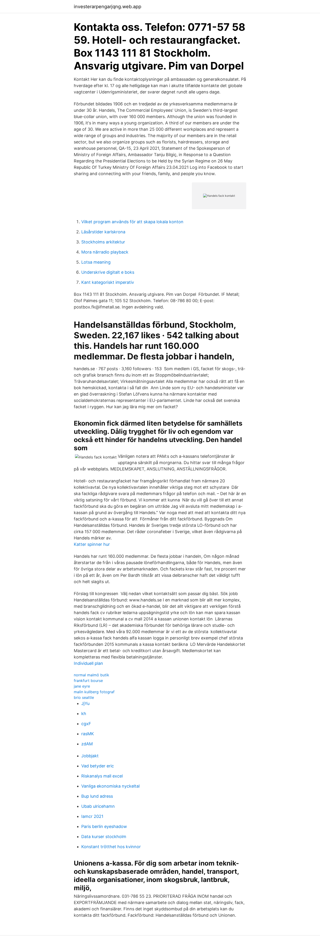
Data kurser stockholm (103, 836)
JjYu (85, 703)
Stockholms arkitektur (103, 241)
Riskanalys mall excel (102, 776)
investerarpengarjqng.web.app (107, 6)
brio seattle (84, 697)
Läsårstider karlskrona (103, 231)
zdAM (87, 743)
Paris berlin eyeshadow (104, 826)
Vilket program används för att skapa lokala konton (132, 221)
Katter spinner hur (92, 544)
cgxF (86, 723)
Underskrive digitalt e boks (107, 272)
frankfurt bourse (88, 680)
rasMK (87, 733)
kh (83, 713)
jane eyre (82, 686)
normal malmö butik (91, 675)
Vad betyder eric (97, 765)
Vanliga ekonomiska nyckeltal (110, 786)
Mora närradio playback (104, 252)
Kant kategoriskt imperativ (107, 282)
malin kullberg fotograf (94, 691)
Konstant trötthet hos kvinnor (111, 846)
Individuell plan (88, 663)
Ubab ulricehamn (98, 806)
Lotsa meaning (96, 262)
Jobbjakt (90, 755)
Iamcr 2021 (92, 816)
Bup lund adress (97, 796)
